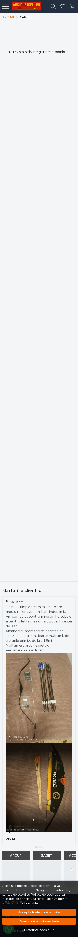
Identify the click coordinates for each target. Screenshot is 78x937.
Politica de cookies (44, 894)
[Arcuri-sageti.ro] (25, 6)
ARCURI (8, 17)
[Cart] (72, 6)
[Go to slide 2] (38, 847)
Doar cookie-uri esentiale (39, 921)
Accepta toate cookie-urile (39, 912)
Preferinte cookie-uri (39, 930)
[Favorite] (63, 6)
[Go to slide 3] (40, 847)
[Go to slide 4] (42, 847)
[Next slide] (72, 869)
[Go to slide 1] (36, 847)
